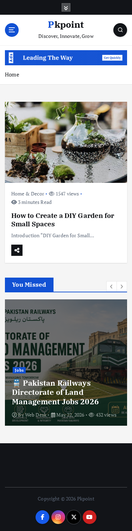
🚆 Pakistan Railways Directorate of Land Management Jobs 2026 (55, 392)
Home (12, 74)
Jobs (19, 370)
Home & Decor (27, 193)
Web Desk (35, 414)
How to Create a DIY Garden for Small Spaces (62, 219)
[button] (111, 286)
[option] (66, 362)
